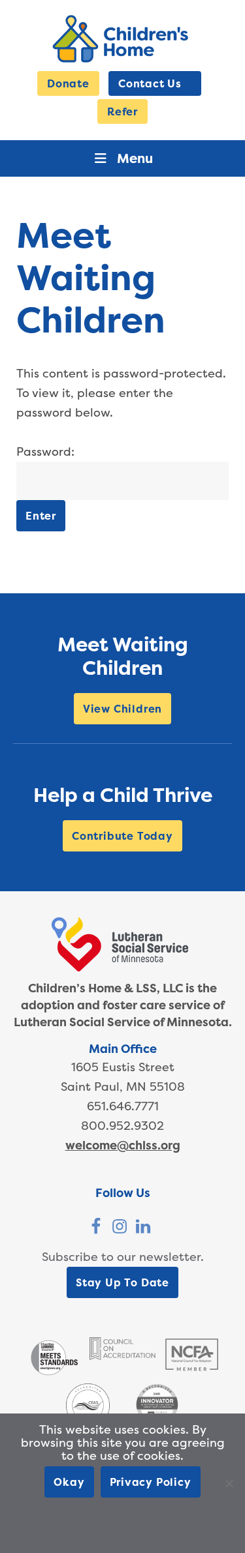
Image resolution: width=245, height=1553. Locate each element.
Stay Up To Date (122, 1282)
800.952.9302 (122, 1125)
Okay (69, 1482)
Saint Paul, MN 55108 (123, 1086)
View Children (122, 709)
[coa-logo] (122, 1356)
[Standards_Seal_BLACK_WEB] (54, 1374)
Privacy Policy (150, 1482)
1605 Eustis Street (122, 1067)
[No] (228, 1483)
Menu (135, 158)
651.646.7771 (123, 1106)
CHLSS (122, 39)
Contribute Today (122, 836)
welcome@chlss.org (122, 1145)
